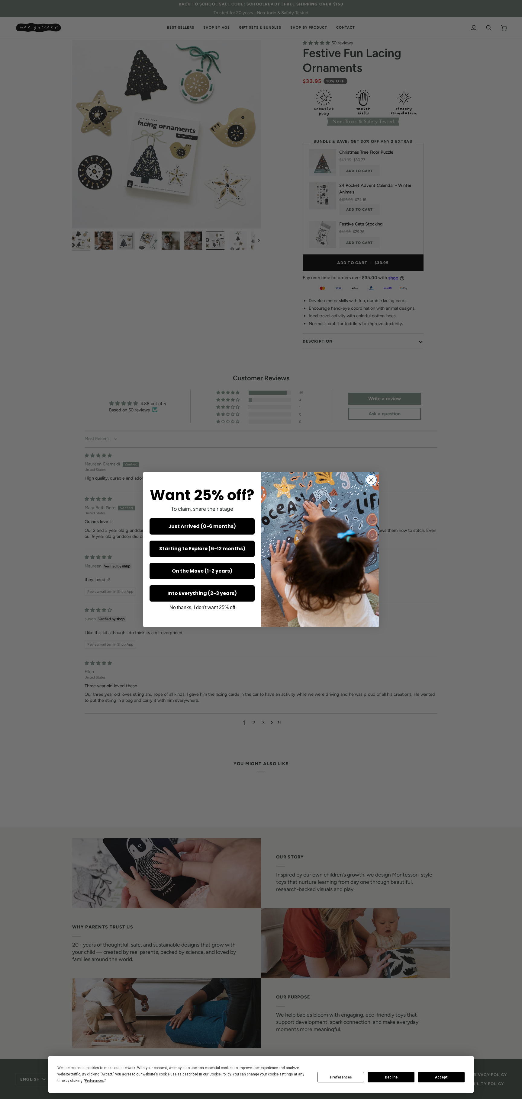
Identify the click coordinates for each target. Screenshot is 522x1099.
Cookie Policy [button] (220, 1074)
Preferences (341, 1077)
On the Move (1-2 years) (202, 570)
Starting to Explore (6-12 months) (202, 548)
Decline (391, 1077)
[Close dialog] (371, 479)
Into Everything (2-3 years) (202, 593)
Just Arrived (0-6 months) (202, 526)
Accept (441, 1077)
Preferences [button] (94, 1080)
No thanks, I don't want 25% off (202, 607)
